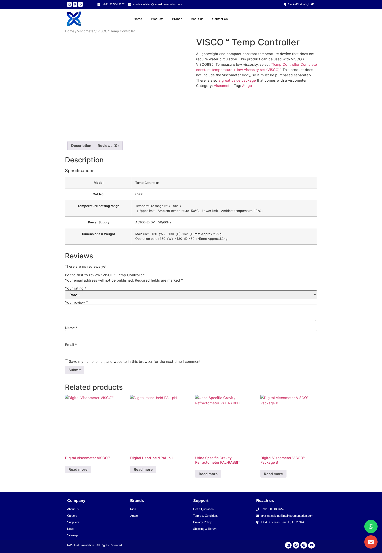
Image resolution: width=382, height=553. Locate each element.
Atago (247, 85)
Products (157, 19)
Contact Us (220, 19)
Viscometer (86, 31)
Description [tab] (81, 145)
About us (197, 19)
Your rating (75, 288)
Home (138, 19)
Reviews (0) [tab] (108, 145)
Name (71, 328)
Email (71, 344)
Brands (177, 19)
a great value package (237, 80)
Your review (76, 302)
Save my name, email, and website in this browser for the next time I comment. (135, 361)
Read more (78, 469)
